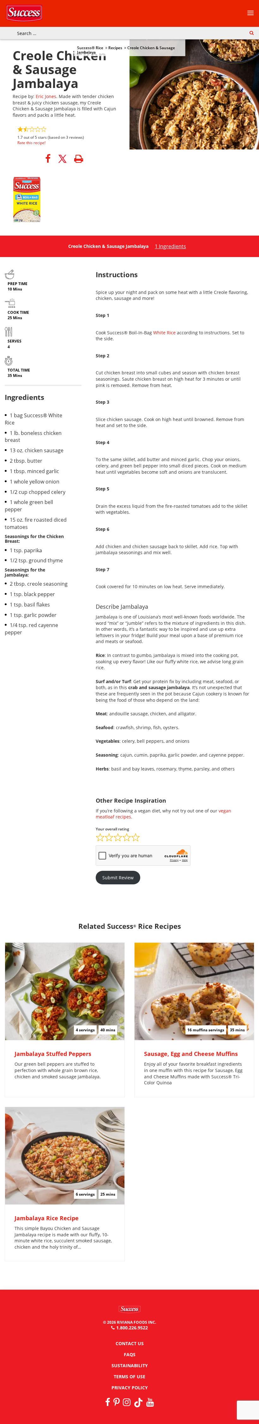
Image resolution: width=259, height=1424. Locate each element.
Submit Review (118, 878)
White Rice (164, 333)
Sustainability (129, 1365)
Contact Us (130, 1343)
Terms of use (129, 1377)
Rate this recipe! (31, 142)
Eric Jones (46, 96)
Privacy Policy (129, 1388)
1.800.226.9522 (132, 1328)
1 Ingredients (170, 246)
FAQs (130, 1354)
